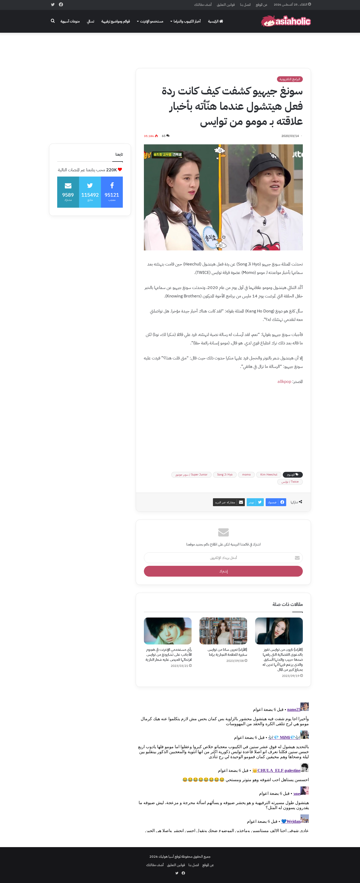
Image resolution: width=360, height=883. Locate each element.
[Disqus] (223, 766)
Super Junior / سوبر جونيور (191, 474)
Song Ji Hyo (224, 474)
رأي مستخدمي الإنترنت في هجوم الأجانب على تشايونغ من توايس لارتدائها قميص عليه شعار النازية (168, 654)
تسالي (90, 21)
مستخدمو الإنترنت (151, 21)
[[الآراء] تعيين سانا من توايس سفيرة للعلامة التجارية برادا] (223, 631)
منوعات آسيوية (70, 21)
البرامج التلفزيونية (290, 79)
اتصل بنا (245, 4)
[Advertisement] (180, 47)
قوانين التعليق (226, 4)
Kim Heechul (268, 474)
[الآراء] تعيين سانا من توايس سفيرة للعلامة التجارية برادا (227, 652)
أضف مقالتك (203, 4)
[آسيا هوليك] (286, 21)
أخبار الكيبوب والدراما (187, 21)
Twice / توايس (290, 482)
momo (246, 474)
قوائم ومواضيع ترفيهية (115, 21)
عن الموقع (261, 4)
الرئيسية (213, 21)
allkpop (284, 381)
